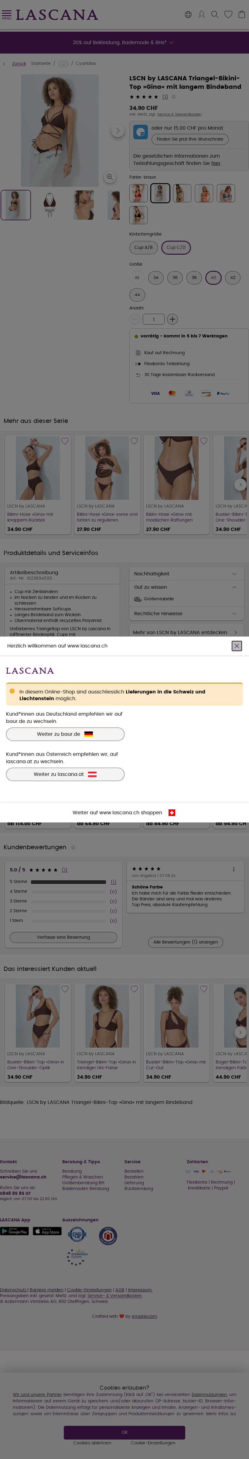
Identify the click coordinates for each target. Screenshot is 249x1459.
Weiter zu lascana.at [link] (59, 774)
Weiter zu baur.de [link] (58, 734)
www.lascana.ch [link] (119, 812)
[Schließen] (237, 646)
